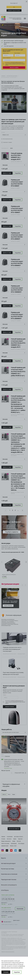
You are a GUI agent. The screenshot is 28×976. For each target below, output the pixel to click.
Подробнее (17, 972)
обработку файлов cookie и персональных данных (13, 966)
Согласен (5, 972)
